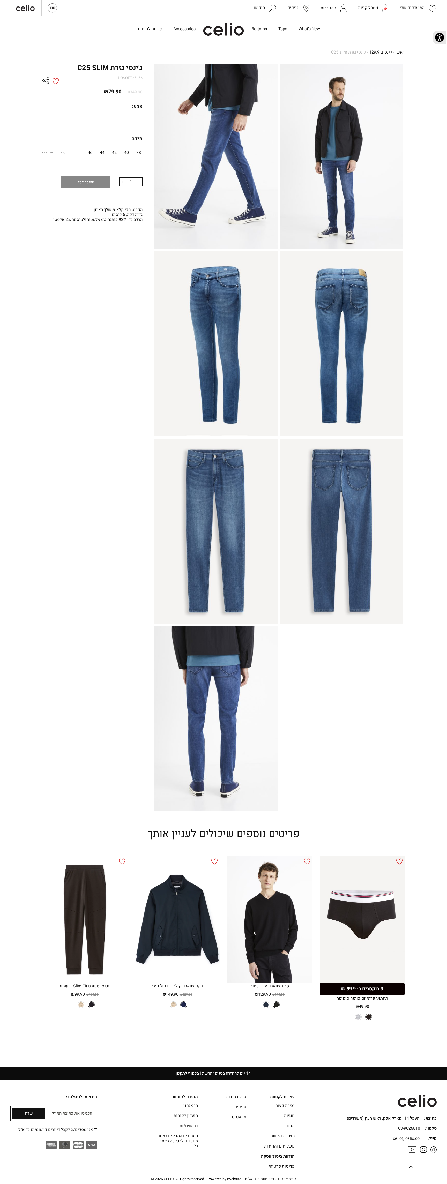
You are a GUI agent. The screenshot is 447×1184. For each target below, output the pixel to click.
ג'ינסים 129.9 (380, 52)
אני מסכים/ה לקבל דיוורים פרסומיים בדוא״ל (56, 1130)
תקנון (290, 1126)
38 (138, 152)
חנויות (289, 1116)
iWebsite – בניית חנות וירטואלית (261, 1179)
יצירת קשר (285, 1106)
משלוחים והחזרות (279, 1146)
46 (90, 152)
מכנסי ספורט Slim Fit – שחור (85, 986)
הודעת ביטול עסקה (278, 1156)
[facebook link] (433, 1151)
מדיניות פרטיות (282, 1166)
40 (126, 152)
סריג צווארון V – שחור (269, 986)
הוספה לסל (86, 182)
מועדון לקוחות (186, 1116)
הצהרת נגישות (282, 1136)
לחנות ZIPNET (52, 8)
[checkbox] (95, 1129)
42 (114, 152)
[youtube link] (412, 1151)
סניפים (240, 1107)
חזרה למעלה (411, 1168)
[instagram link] (423, 1151)
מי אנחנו (239, 1117)
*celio (223, 29)
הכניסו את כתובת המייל (72, 1113)
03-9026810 (409, 1128)
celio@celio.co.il (408, 1138)
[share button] (45, 81)
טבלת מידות (57, 152)
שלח (29, 1113)
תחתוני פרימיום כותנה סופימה (362, 998)
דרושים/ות (189, 1126)
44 (102, 152)
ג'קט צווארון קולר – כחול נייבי (177, 986)
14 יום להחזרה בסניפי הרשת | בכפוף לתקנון (223, 1073)
